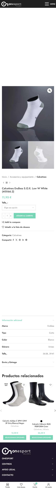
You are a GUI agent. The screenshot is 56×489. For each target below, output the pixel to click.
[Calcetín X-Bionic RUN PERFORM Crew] (41, 394)
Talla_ (4, 202)
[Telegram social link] (26, 240)
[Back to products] (6, 182)
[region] (28, 467)
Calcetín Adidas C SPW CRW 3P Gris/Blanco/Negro (15, 422)
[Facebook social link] (13, 240)
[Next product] (9, 182)
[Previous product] (3, 182)
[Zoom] (49, 90)
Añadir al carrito (24, 216)
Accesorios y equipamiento (22, 176)
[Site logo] (11, 3)
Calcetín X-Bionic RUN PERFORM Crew (41, 425)
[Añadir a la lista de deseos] (23, 384)
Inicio (4, 176)
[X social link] (16, 240)
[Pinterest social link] (19, 240)
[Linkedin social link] (23, 240)
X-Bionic (46, 429)
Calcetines (41, 176)
